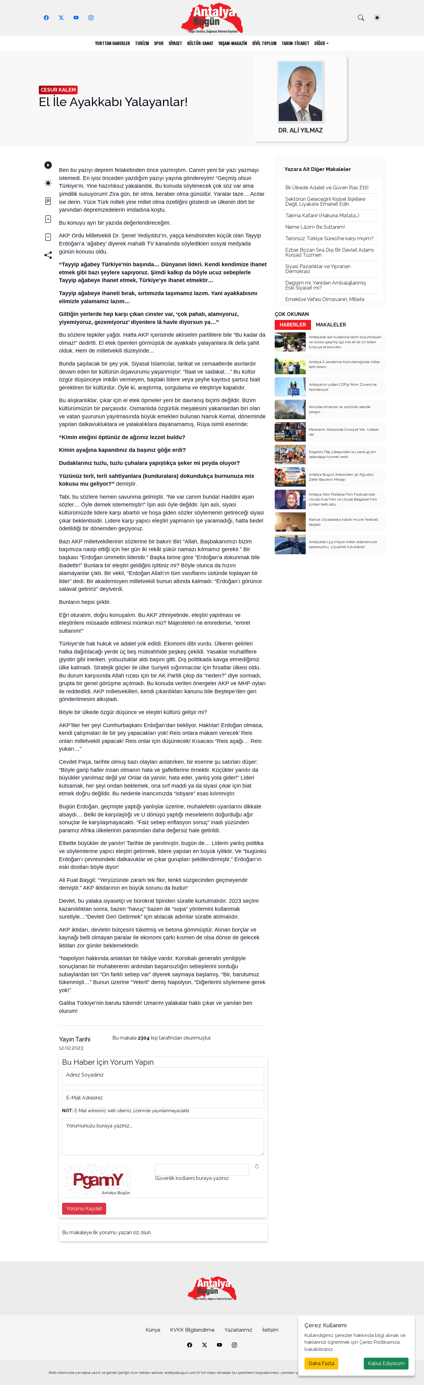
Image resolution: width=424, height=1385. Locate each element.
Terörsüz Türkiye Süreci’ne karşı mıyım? (329, 238)
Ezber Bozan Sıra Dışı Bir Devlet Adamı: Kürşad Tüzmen (329, 252)
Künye (153, 1330)
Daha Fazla (321, 1363)
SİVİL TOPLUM (264, 43)
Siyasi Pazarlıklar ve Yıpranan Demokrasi (317, 268)
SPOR (159, 43)
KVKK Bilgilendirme (192, 1330)
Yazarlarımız (238, 1330)
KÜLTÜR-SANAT (200, 43)
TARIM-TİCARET (295, 43)
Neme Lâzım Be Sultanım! (315, 227)
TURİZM (142, 43)
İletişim (270, 1330)
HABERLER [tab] (293, 325)
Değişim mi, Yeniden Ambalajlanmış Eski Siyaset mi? (325, 285)
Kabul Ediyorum (386, 1363)
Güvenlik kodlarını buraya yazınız (192, 1178)
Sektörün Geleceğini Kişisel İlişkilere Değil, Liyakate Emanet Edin (325, 201)
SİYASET (175, 43)
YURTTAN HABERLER (112, 43)
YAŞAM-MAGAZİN (233, 43)
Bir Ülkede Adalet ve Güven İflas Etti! (326, 188)
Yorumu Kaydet (84, 1209)
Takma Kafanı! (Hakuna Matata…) (322, 215)
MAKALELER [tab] (331, 325)
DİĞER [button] (319, 43)
